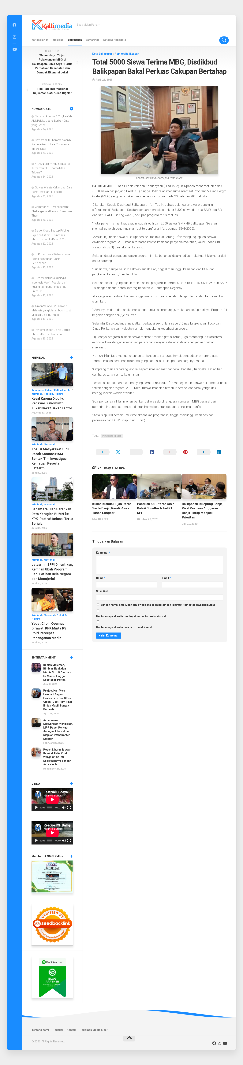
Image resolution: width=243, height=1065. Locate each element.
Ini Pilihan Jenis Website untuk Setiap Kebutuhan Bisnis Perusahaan (51, 259)
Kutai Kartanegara (114, 39)
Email (166, 578)
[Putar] (36, 807)
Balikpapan (75, 39)
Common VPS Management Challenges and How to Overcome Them (52, 211)
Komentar (103, 552)
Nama (100, 578)
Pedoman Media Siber (94, 1029)
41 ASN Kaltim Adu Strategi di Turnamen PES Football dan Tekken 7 (51, 168)
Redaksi (58, 1029)
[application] (52, 799)
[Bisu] (64, 807)
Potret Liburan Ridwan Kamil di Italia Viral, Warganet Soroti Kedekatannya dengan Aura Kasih (57, 757)
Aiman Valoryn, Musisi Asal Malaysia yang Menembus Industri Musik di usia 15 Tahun (52, 310)
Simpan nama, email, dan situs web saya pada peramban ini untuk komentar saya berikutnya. (158, 604)
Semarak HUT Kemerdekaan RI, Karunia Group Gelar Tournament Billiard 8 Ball (52, 144)
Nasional (58, 39)
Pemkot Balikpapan (127, 53)
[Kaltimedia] (14, 25)
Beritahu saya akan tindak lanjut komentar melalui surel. (131, 616)
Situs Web (102, 591)
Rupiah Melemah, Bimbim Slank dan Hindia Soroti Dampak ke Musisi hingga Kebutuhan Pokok (57, 672)
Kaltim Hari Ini (40, 39)
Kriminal (37, 393)
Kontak (71, 1029)
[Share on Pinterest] (176, 452)
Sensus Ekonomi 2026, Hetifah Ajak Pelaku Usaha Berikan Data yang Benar (52, 121)
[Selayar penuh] (69, 807)
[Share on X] (109, 452)
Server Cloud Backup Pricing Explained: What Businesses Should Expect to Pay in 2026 (50, 235)
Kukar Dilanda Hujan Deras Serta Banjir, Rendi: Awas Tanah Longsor (111, 508)
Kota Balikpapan (102, 53)
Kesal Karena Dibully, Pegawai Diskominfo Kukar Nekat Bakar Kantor (52, 403)
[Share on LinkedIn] (210, 452)
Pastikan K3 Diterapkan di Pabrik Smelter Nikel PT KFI (156, 508)
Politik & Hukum (53, 393)
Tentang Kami (40, 1029)
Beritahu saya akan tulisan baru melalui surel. (124, 627)
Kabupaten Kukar (42, 390)
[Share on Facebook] (142, 452)
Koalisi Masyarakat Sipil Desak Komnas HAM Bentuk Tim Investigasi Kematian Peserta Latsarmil (50, 458)
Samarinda (92, 39)
